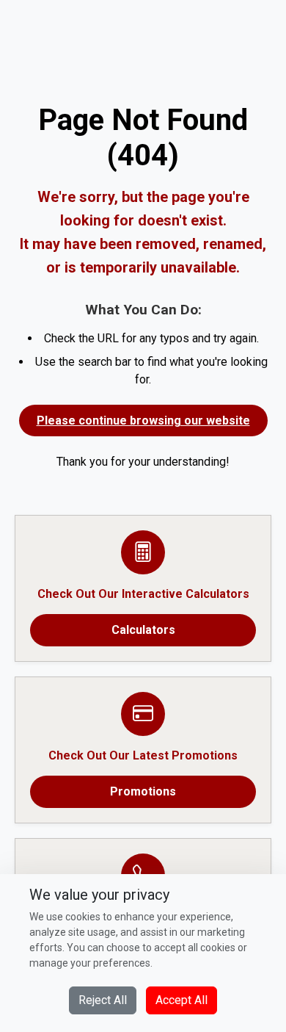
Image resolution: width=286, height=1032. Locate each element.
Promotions (143, 791)
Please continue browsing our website (143, 420)
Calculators (143, 630)
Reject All (102, 1000)
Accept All (181, 1000)
